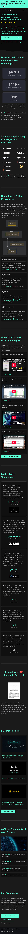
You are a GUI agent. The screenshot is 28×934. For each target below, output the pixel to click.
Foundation (7, 854)
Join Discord (8, 919)
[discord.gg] (2, 932)
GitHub (16, 269)
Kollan (14, 600)
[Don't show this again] (26, 2)
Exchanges (7, 175)
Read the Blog (9, 811)
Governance (7, 868)
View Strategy (7, 374)
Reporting (7, 113)
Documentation (8, 269)
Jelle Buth (14, 570)
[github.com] (4, 932)
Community (7, 861)
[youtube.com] (7, 932)
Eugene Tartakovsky (14, 537)
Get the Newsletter (11, 916)
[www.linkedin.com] (12, 932)
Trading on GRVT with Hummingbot (13, 779)
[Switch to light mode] (23, 10)
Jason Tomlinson (14, 502)
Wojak (14, 625)
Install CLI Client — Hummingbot (13, 42)
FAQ (5, 875)
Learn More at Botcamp (12, 456)
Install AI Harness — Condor (12, 38)
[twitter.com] (10, 932)
